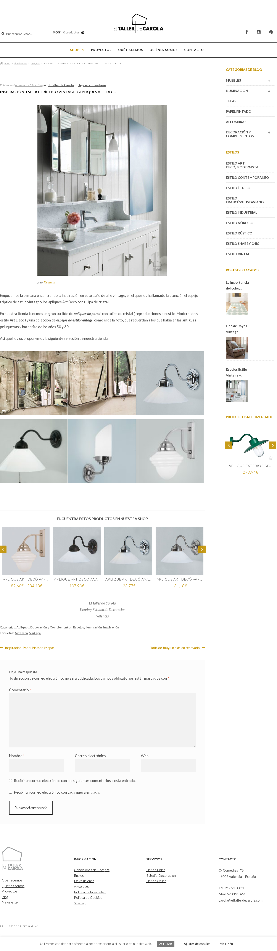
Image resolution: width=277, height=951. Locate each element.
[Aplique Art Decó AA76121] (26, 551)
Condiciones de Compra (92, 870)
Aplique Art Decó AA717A (77, 579)
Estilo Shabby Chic (242, 243)
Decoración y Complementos (51, 627)
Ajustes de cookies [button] (197, 944)
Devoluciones (84, 881)
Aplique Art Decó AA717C (128, 579)
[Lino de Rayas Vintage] (237, 348)
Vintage (35, 633)
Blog (5, 897)
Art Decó (21, 633)
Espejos (78, 627)
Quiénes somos (164, 50)
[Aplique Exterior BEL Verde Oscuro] (251, 444)
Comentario (20, 690)
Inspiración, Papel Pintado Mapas (30, 647)
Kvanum (49, 282)
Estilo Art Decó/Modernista (242, 165)
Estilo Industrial (241, 212)
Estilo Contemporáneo (247, 177)
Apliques (35, 63)
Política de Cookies (88, 897)
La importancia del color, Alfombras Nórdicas (237, 285)
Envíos (79, 875)
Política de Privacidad (90, 892)
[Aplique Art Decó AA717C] (128, 551)
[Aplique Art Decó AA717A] (77, 551)
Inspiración (111, 627)
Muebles (248, 80)
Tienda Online (156, 881)
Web (144, 755)
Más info (226, 944)
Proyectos (101, 50)
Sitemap (80, 903)
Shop (74, 50)
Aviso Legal (82, 886)
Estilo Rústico (239, 233)
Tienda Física (155, 870)
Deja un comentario (92, 85)
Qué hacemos (130, 50)
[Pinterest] (271, 32)
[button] (34, 385)
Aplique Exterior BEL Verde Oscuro (250, 466)
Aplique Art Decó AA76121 (25, 579)
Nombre (16, 755)
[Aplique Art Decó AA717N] (179, 551)
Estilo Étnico (238, 188)
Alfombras (236, 122)
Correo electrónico (91, 755)
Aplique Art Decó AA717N (179, 579)
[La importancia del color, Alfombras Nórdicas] (237, 304)
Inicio (7, 63)
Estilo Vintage (239, 254)
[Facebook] (247, 32)
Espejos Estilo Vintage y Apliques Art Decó (236, 372)
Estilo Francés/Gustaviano (245, 200)
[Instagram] (258, 32)
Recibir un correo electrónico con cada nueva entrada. (57, 792)
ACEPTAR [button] (165, 944)
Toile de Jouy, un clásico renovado (175, 647)
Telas (231, 101)
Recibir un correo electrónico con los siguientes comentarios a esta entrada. (75, 780)
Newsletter (10, 902)
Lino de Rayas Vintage (236, 329)
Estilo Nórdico (239, 223)
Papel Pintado (238, 111)
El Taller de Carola (61, 85)
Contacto (194, 50)
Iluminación (20, 63)
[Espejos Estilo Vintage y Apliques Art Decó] (237, 391)
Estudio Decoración (161, 875)
